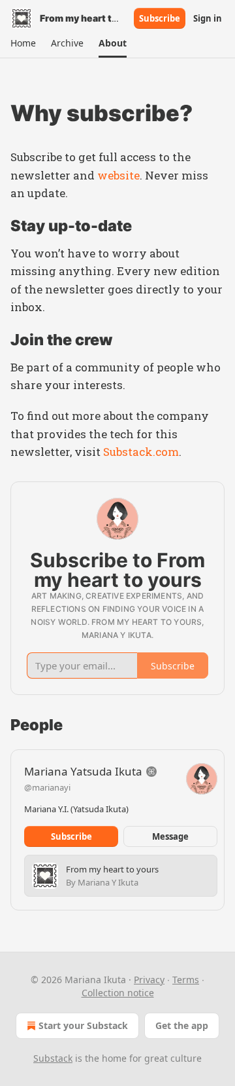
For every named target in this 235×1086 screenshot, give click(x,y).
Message (170, 836)
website (118, 175)
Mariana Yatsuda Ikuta (83, 771)
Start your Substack (83, 1025)
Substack (52, 1058)
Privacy (149, 979)
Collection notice (118, 992)
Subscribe (159, 18)
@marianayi (47, 787)
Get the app (181, 1025)
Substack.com (141, 451)
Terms (185, 979)
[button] (23, 43)
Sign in (207, 18)
